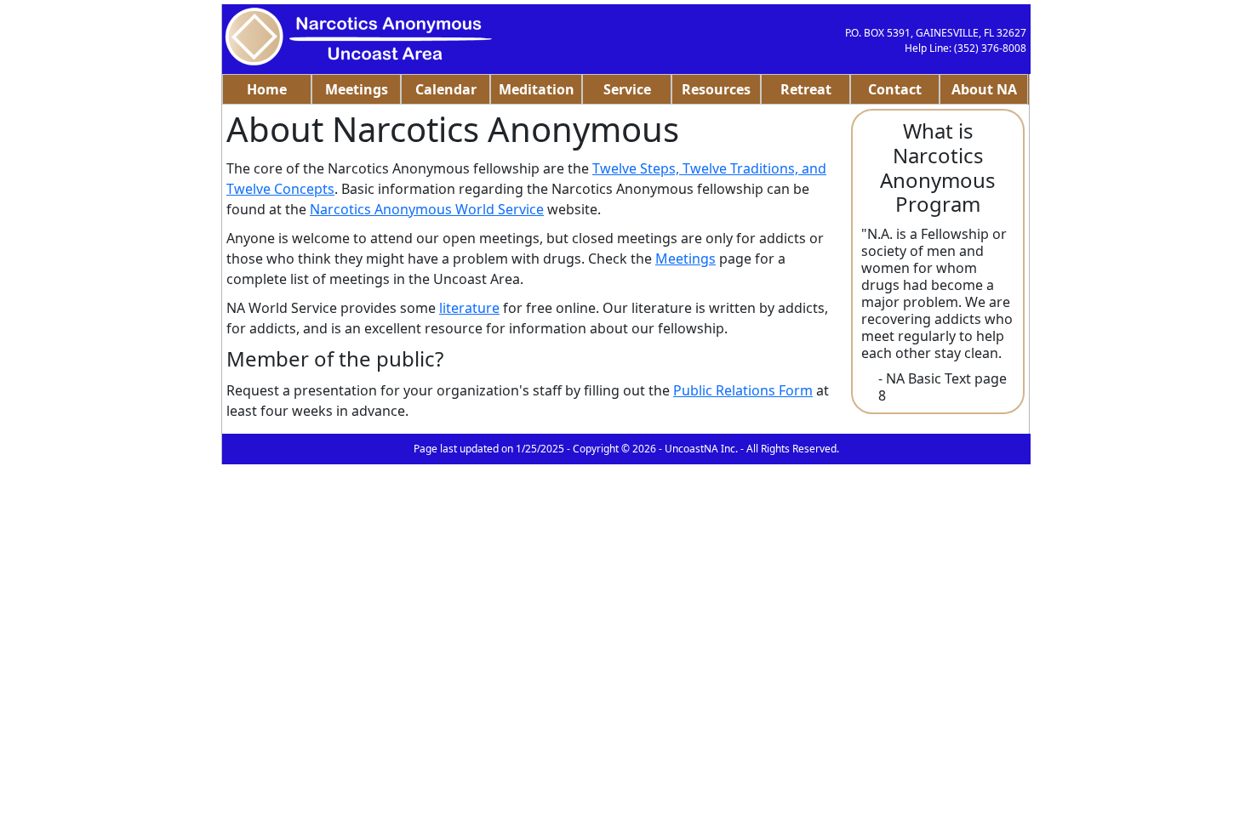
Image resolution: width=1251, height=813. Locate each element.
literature (469, 307)
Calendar (446, 89)
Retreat (805, 89)
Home (267, 89)
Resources (716, 89)
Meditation (536, 89)
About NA (984, 89)
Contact (895, 89)
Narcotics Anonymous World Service (427, 209)
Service (627, 89)
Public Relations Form (743, 390)
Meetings (356, 89)
